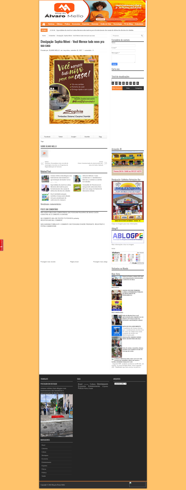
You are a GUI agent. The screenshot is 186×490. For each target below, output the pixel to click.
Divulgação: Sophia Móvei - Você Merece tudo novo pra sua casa (72, 43)
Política (44, 472)
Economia (76, 24)
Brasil (43, 445)
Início (113, 248)
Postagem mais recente (48, 262)
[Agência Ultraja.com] (137, 486)
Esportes (85, 24)
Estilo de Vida (106, 24)
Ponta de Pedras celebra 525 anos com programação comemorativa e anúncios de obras (132, 278)
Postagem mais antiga (100, 262)
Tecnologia (117, 24)
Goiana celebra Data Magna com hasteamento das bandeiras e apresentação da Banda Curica (53, 390)
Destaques (45, 455)
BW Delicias (115, 287)
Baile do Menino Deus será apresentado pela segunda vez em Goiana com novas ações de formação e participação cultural (132, 318)
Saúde (44, 476)
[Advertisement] (125, 104)
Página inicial (74, 262)
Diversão (94, 24)
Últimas (60, 24)
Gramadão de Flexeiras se (64, 30)
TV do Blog (128, 24)
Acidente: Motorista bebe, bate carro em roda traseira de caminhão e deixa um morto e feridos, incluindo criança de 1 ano (127, 360)
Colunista (44, 448)
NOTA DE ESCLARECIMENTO (131, 326)
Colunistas (139, 24)
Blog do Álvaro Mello (58, 485)
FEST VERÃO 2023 (117, 312)
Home (44, 24)
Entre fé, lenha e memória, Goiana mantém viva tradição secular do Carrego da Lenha (132, 349)
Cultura (44, 452)
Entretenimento (46, 462)
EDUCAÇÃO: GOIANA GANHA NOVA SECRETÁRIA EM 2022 (131, 337)
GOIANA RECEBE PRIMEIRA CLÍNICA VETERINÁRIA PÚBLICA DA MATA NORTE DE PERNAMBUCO (132, 293)
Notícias (51, 24)
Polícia (67, 24)
